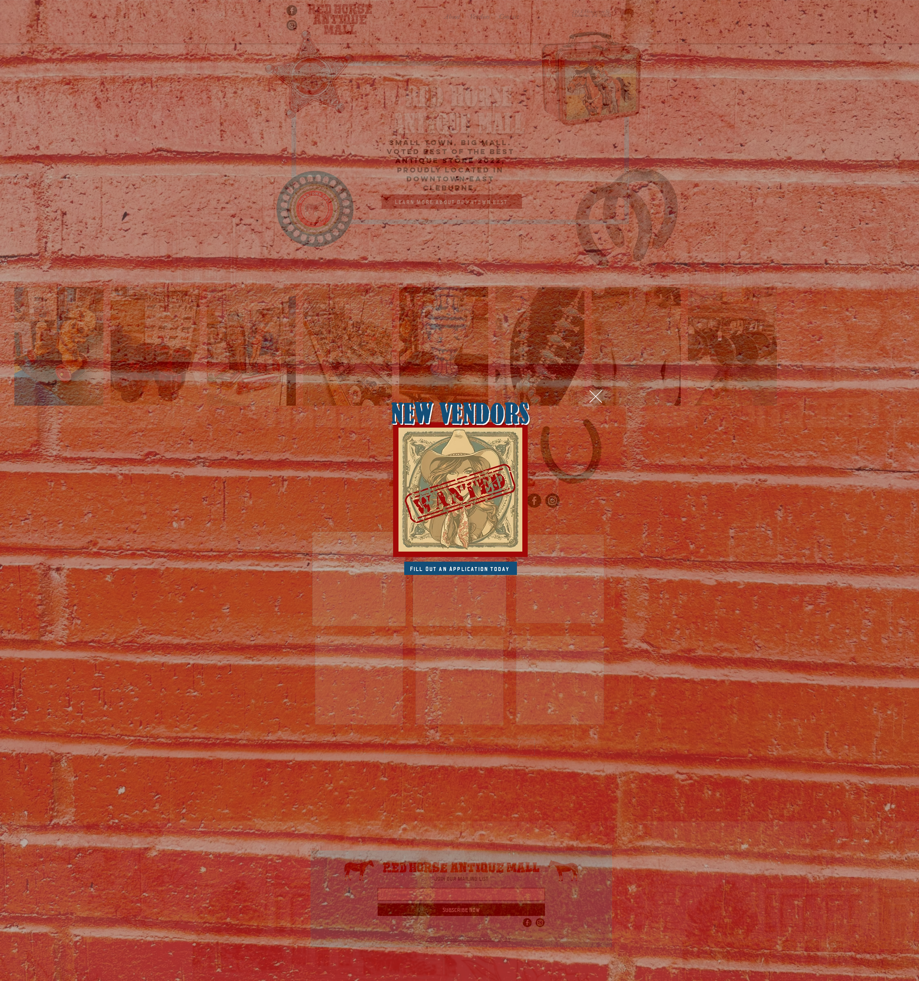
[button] (595, 396)
